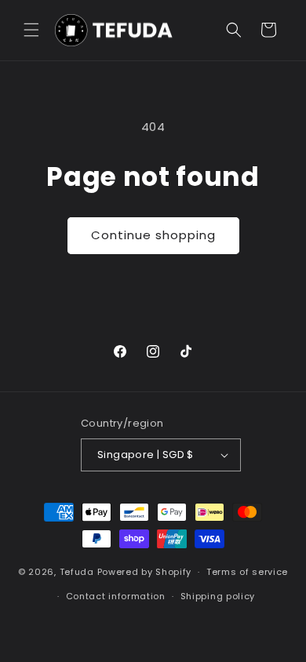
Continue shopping (153, 235)
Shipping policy (218, 596)
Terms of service (247, 572)
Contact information (116, 596)
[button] (31, 30)
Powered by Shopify (144, 572)
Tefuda (77, 572)
